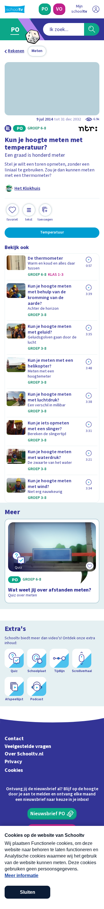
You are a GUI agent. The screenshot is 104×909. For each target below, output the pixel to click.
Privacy (13, 761)
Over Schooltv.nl (24, 753)
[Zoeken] (91, 29)
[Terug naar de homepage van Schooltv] (15, 9)
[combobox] (63, 29)
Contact (14, 738)
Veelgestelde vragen (28, 746)
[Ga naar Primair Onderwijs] (16, 29)
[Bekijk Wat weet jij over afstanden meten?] (52, 561)
